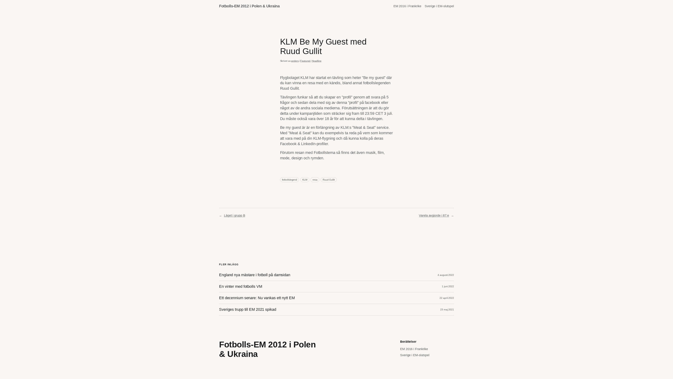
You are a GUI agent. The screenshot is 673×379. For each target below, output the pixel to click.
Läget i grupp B (234, 215)
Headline (316, 60)
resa (314, 179)
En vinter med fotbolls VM (240, 286)
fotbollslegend (289, 179)
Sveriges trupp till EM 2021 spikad (247, 309)
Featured (305, 60)
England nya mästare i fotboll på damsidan (254, 275)
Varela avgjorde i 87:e (434, 215)
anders (295, 60)
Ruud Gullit (329, 179)
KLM (304, 179)
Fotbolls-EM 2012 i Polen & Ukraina (249, 6)
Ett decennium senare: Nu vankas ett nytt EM (257, 298)
